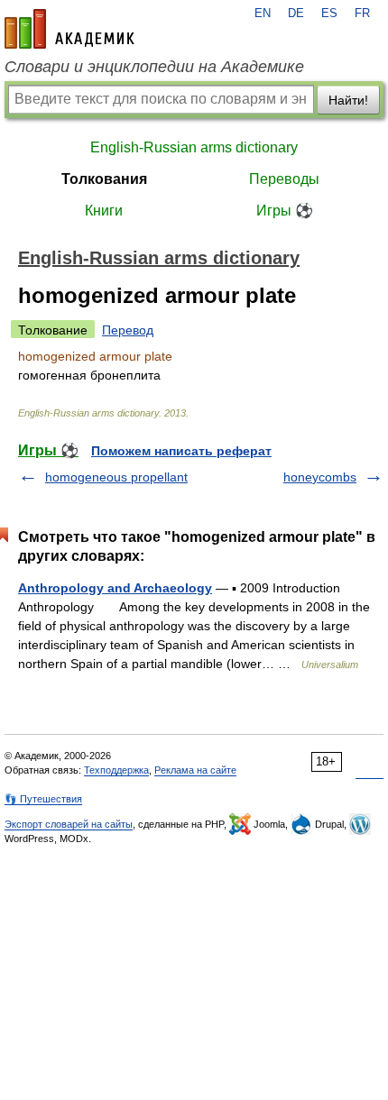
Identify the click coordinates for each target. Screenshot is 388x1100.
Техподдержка (116, 770)
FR (362, 13)
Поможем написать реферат (181, 451)
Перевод (127, 330)
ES (329, 13)
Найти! (348, 100)
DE (296, 13)
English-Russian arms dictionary (194, 147)
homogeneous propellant (116, 477)
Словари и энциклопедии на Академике (154, 67)
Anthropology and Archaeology (115, 588)
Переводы (284, 179)
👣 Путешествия (43, 798)
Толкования (104, 179)
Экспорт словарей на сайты (69, 824)
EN (262, 13)
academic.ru (69, 29)
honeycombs (319, 477)
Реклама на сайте (195, 770)
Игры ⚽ (284, 210)
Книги (104, 210)
